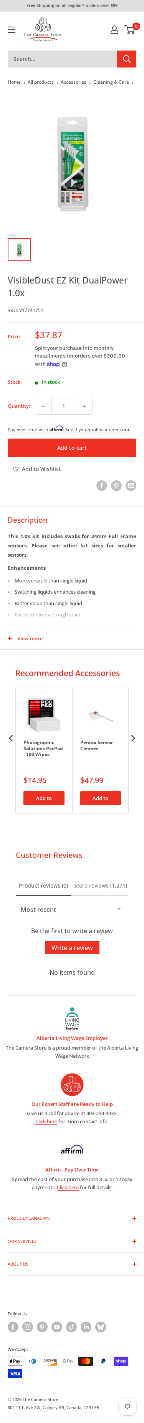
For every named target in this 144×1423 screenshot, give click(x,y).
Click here (46, 1121)
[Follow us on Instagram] (27, 1327)
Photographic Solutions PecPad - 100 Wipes (43, 748)
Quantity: (19, 405)
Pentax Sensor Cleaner (96, 745)
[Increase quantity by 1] (84, 406)
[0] (130, 29)
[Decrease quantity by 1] (43, 406)
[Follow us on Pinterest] (42, 1327)
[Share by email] (131, 485)
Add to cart (72, 447)
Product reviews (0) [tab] (43, 885)
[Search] (126, 59)
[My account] (114, 29)
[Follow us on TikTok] (71, 1327)
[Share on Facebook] (101, 485)
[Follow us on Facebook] (13, 1327)
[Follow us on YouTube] (56, 1327)
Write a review (72, 948)
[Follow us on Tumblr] (100, 1327)
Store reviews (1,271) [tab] (100, 885)
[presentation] (11, 738)
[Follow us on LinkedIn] (86, 1327)
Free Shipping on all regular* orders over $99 (72, 5)
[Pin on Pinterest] (116, 485)
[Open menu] (11, 30)
